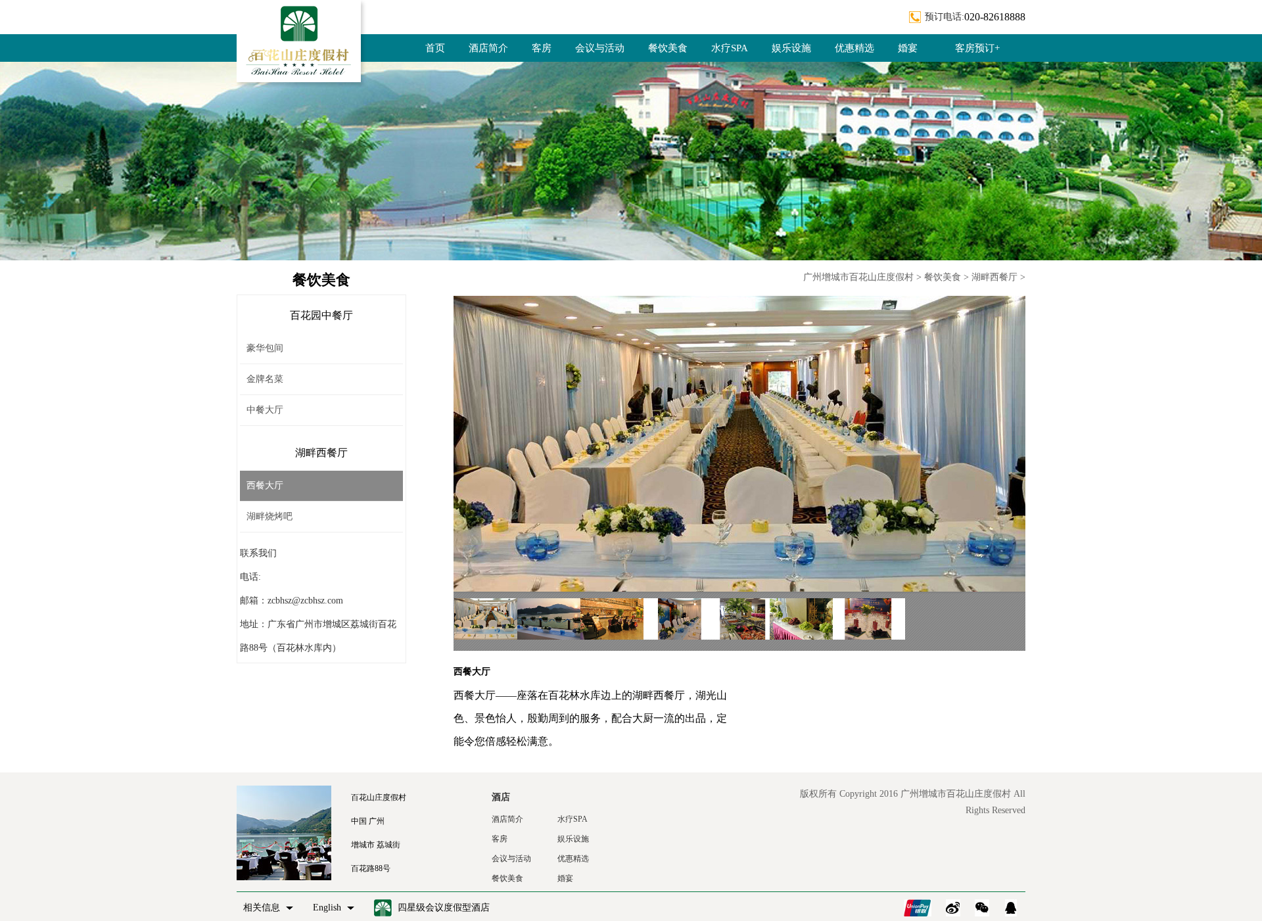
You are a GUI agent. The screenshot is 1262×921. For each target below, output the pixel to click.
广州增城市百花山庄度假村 (858, 277)
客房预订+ (977, 48)
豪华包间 (264, 348)
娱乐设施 (791, 48)
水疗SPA (729, 48)
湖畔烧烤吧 (269, 516)
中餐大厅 (264, 410)
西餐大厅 (264, 485)
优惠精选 (854, 48)
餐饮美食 (668, 48)
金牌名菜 (264, 379)
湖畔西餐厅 (994, 277)
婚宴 (908, 48)
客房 (541, 48)
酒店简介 (488, 48)
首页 (435, 48)
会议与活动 (599, 48)
